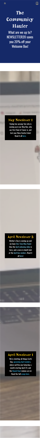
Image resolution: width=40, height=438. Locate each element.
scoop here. (25, 373)
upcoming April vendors (22, 361)
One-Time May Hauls (23, 243)
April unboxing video (23, 246)
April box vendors (20, 252)
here (24, 135)
